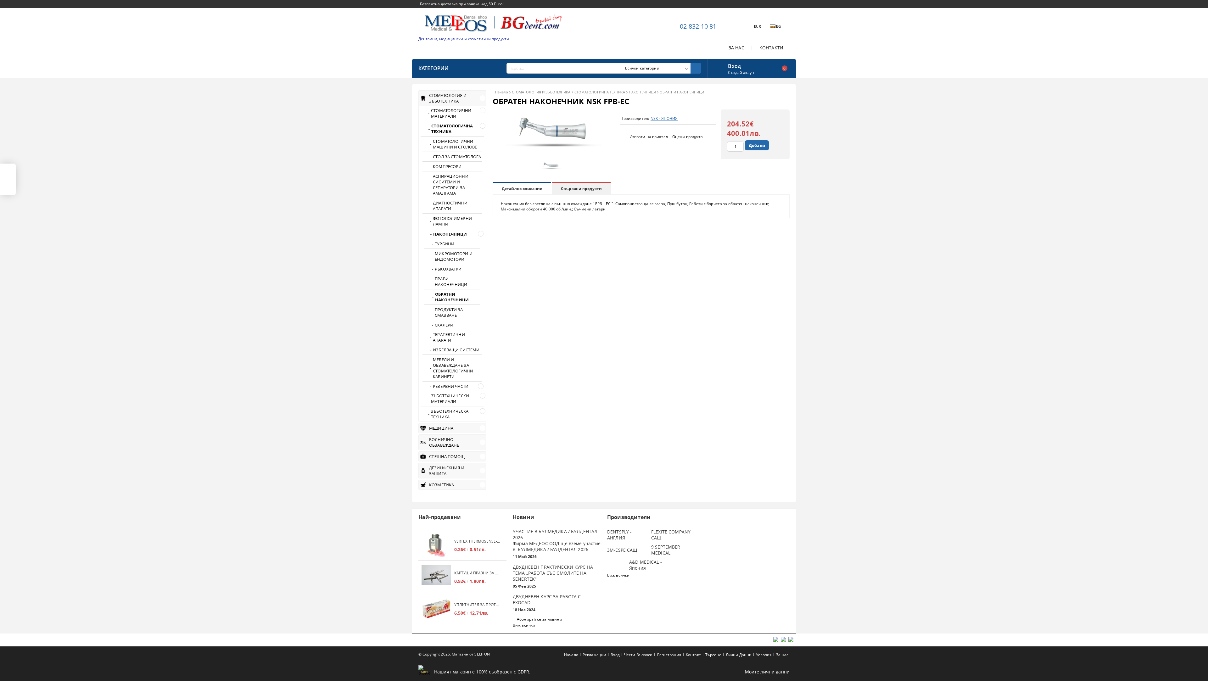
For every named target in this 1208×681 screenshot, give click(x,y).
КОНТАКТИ (771, 48)
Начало (501, 92)
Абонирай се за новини (539, 619)
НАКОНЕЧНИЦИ (642, 92)
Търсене (713, 654)
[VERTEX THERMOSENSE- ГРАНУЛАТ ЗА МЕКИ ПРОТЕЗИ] (436, 545)
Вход (734, 65)
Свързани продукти (581, 188)
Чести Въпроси (638, 654)
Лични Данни (739, 654)
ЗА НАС (736, 48)
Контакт (693, 654)
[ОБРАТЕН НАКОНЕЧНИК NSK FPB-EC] (552, 155)
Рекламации (594, 654)
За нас (782, 654)
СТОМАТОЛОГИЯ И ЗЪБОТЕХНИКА (541, 92)
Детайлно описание (522, 188)
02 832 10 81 (698, 26)
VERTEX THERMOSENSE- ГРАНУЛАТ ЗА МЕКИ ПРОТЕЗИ (477, 541)
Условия (764, 654)
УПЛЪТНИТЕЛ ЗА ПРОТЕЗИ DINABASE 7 (477, 604)
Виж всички (524, 625)
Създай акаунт (742, 72)
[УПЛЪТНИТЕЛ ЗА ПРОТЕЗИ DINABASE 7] (436, 609)
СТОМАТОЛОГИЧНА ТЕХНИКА (599, 92)
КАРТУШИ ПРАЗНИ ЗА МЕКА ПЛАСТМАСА (477, 573)
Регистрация (669, 654)
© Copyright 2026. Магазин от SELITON (454, 654)
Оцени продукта (687, 136)
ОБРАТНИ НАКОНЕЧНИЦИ (682, 92)
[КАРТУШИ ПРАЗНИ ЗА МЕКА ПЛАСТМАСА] (436, 577)
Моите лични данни (767, 672)
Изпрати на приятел (648, 136)
